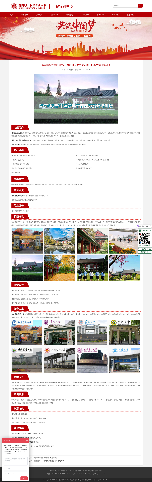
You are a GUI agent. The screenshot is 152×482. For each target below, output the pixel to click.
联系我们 (130, 15)
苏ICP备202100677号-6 (101, 480)
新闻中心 (100, 15)
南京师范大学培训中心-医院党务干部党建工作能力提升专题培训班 (41, 461)
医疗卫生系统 (16, 133)
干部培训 (24, 15)
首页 (11, 15)
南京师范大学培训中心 (19, 314)
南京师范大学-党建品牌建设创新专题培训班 (26, 438)
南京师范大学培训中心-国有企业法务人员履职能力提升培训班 (32, 446)
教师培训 (39, 15)
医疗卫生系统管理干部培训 (21, 140)
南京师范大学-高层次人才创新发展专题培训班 (27, 433)
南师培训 (115, 15)
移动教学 (70, 15)
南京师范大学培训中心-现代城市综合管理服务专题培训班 (38, 458)
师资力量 (85, 15)
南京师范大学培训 (17, 196)
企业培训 (54, 15)
